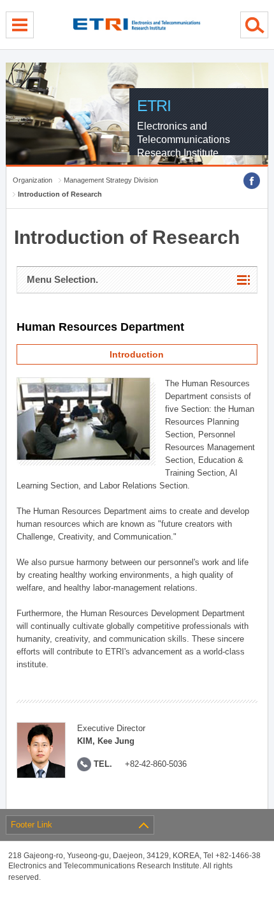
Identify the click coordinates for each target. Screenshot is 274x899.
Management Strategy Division (111, 180)
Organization (32, 180)
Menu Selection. (62, 279)
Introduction (137, 354)
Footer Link (31, 824)
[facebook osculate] (251, 180)
